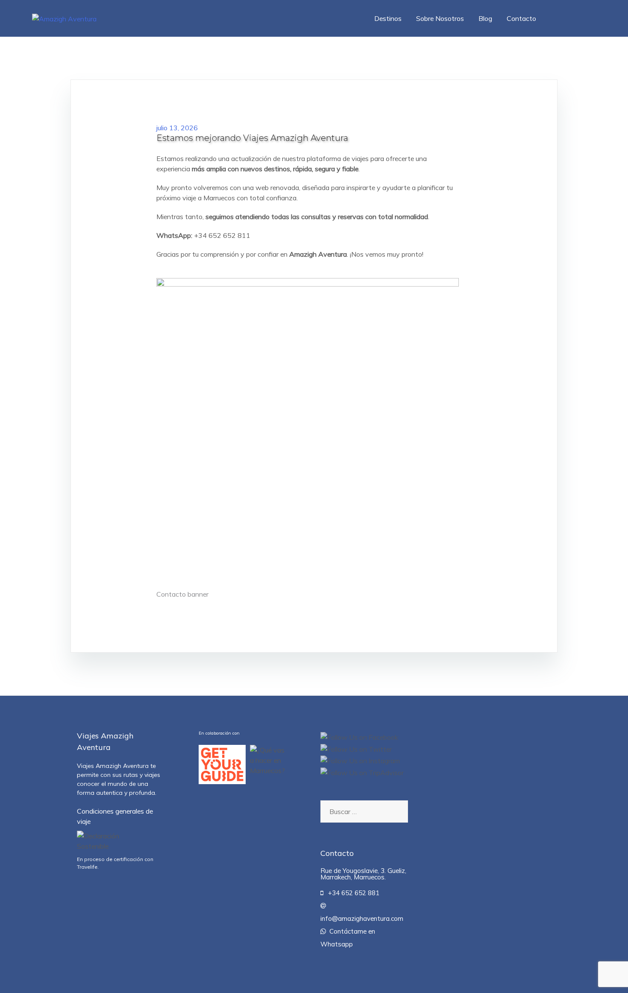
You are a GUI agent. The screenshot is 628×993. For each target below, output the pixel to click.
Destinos (388, 18)
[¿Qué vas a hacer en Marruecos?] (268, 764)
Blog (485, 18)
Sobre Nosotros (440, 18)
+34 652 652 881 (351, 893)
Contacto (521, 18)
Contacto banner (182, 594)
